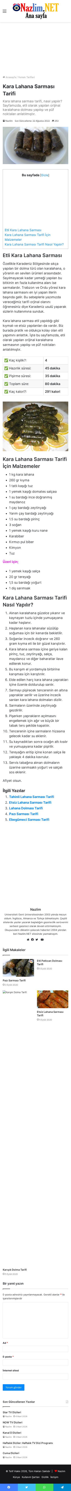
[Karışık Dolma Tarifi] (18, 1128)
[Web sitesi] (29, 940)
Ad (5, 1342)
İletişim (54, 1477)
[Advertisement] (35, 49)
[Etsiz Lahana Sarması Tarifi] (52, 999)
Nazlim (9, 120)
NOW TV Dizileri (12, 1422)
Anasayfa (10, 77)
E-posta (8, 1356)
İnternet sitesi (11, 1370)
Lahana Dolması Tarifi (26, 808)
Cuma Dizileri (11, 1453)
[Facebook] (33, 940)
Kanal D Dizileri (12, 1432)
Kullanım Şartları (31, 1477)
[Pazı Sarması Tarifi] (18, 968)
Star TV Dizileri (12, 1412)
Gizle (44, 175)
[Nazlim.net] (35, 11)
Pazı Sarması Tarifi (23, 814)
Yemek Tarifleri (26, 77)
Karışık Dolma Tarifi (15, 1269)
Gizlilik (45, 1477)
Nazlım (61, 1471)
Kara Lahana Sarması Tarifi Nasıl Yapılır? (34, 244)
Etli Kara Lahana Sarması (23, 230)
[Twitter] (38, 940)
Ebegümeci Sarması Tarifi (29, 819)
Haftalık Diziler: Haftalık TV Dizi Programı (28, 1443)
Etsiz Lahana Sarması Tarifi (30, 802)
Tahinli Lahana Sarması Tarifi (31, 797)
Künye (16, 1477)
